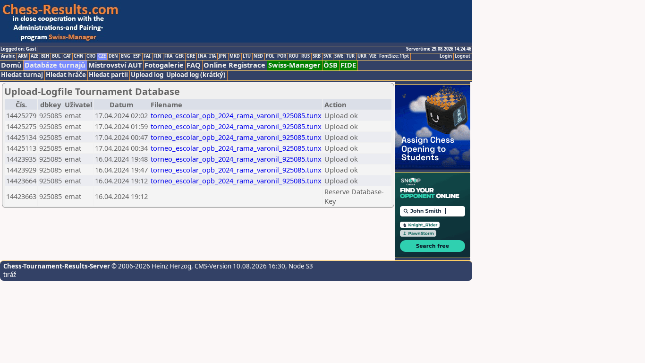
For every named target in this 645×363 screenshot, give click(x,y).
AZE (34, 56)
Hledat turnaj (22, 75)
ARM (23, 56)
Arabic (8, 56)
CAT (67, 56)
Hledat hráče (66, 75)
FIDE (348, 64)
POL (270, 56)
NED (258, 56)
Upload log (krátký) (196, 75)
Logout (462, 56)
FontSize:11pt (394, 56)
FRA (168, 56)
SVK (327, 56)
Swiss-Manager (294, 64)
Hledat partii (108, 75)
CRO (90, 56)
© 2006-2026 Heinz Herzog (150, 266)
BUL (56, 56)
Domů (11, 64)
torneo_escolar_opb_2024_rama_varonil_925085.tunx (236, 115)
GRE (191, 56)
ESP (137, 56)
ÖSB (330, 64)
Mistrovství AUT (115, 64)
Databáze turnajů (55, 64)
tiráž (9, 274)
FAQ (194, 64)
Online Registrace (234, 64)
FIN (157, 56)
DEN (113, 56)
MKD (234, 56)
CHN (79, 56)
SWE (338, 56)
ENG (125, 56)
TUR (350, 56)
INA (202, 56)
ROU (293, 56)
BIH (45, 56)
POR (281, 56)
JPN (223, 56)
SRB (317, 56)
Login (446, 56)
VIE (372, 56)
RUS (305, 56)
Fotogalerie (164, 64)
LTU (247, 56)
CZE (102, 56)
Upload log (147, 75)
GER (179, 56)
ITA (212, 56)
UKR (361, 56)
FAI (147, 56)
